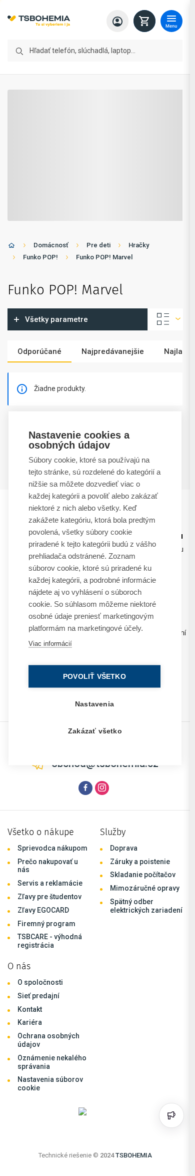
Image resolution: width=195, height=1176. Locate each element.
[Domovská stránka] (12, 247)
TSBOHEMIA (134, 1155)
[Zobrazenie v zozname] (165, 319)
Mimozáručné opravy (145, 888)
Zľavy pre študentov (50, 897)
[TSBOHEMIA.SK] (39, 21)
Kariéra (30, 1022)
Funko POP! (40, 257)
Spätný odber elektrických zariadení (146, 906)
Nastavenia (94, 703)
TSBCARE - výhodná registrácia (50, 941)
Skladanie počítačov (143, 875)
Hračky (138, 245)
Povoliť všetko (94, 676)
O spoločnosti (40, 982)
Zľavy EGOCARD (43, 910)
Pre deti (98, 245)
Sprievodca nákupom (53, 848)
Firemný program (47, 924)
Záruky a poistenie (140, 862)
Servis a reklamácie (50, 883)
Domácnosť (51, 245)
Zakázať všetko (95, 730)
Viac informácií (50, 643)
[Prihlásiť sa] (117, 21)
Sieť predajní (39, 996)
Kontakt (30, 1009)
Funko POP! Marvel (104, 257)
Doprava (124, 848)
